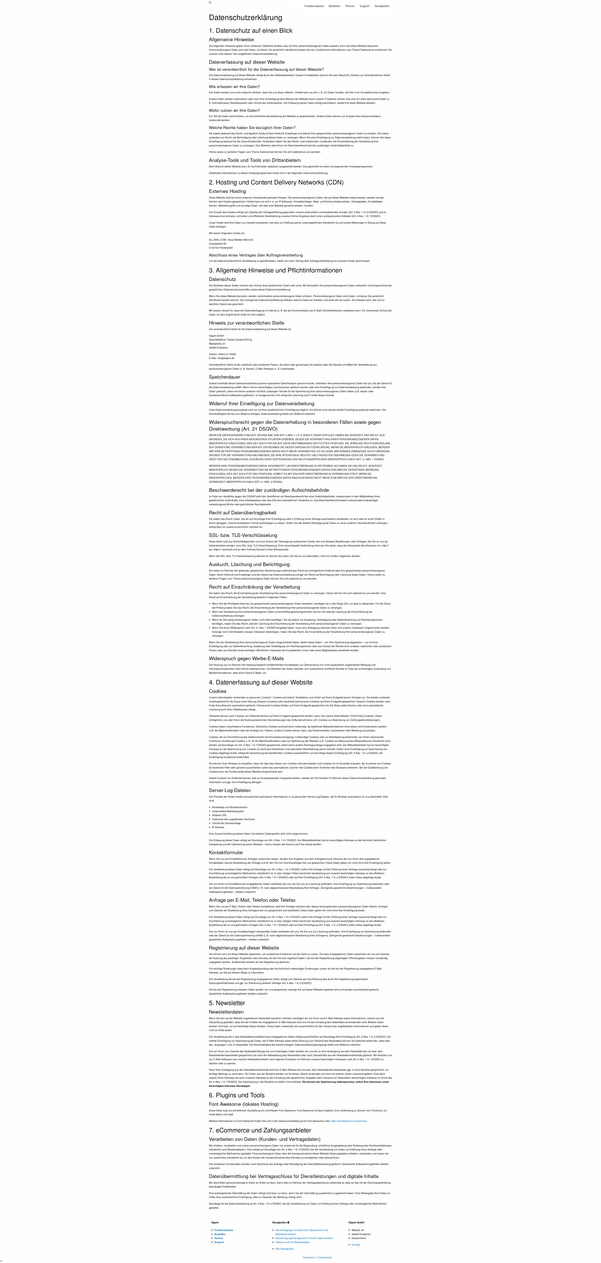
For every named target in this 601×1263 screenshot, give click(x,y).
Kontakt (356, 1244)
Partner (350, 6)
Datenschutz (325, 1257)
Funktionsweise (314, 6)
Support (365, 6)
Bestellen (334, 6)
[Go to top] (1, 1261)
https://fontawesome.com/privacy (349, 1121)
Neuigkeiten (382, 6)
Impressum (309, 1257)
